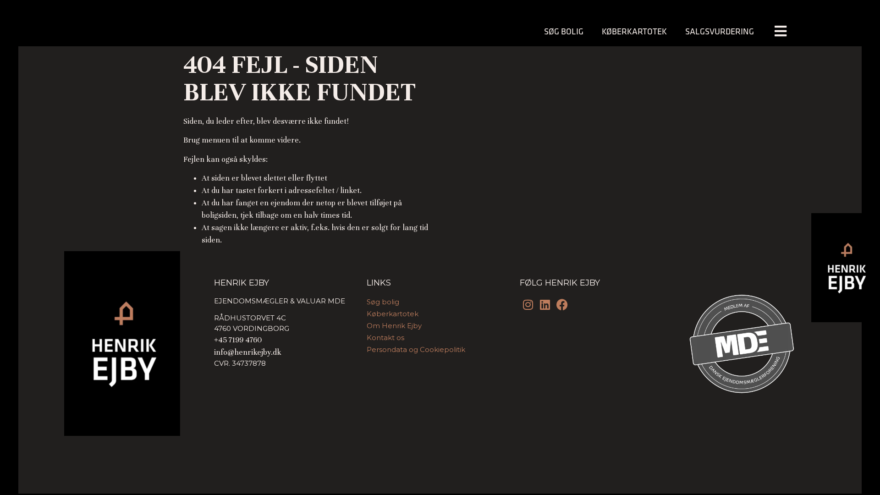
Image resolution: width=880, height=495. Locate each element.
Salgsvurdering (719, 31)
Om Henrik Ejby (394, 325)
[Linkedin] (545, 304)
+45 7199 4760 (238, 340)
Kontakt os (385, 337)
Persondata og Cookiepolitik (416, 349)
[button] (780, 31)
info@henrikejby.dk (247, 352)
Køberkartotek (634, 31)
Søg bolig (563, 31)
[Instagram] (528, 304)
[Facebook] (562, 304)
